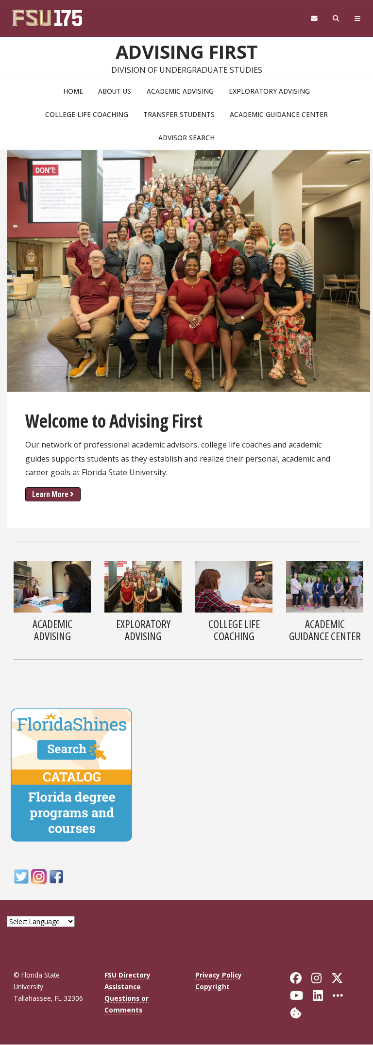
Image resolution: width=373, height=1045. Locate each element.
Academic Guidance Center (279, 114)
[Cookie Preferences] (295, 1012)
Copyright (212, 986)
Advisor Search (186, 137)
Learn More (50, 494)
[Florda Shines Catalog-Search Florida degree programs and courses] (71, 773)
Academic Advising (180, 91)
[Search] (336, 18)
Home (73, 91)
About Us (114, 91)
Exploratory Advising (269, 91)
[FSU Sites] (357, 18)
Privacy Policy (218, 974)
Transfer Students (179, 114)
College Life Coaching (86, 114)
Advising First (187, 51)
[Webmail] (314, 18)
